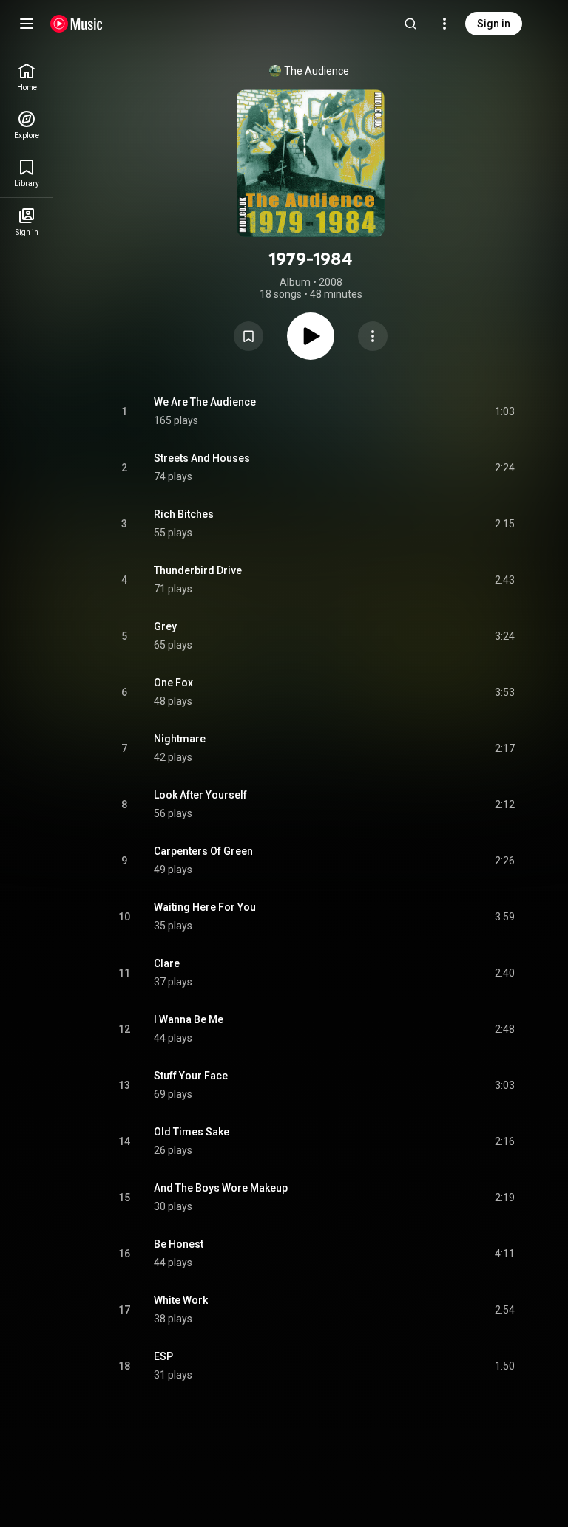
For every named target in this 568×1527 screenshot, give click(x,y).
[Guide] (27, 24)
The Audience (316, 71)
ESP (163, 1356)
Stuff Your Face (191, 1076)
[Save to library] (248, 336)
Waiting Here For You (205, 907)
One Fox (173, 683)
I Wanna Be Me (188, 1019)
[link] (26, 77)
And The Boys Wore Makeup (221, 1188)
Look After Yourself (200, 795)
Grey (165, 626)
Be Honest (178, 1244)
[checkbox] (504, 411)
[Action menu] (373, 336)
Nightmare (180, 739)
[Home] (76, 24)
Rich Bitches (184, 514)
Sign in (493, 24)
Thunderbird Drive (198, 570)
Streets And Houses (202, 458)
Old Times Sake (191, 1132)
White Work (181, 1300)
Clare (167, 963)
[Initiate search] (410, 23)
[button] (248, 336)
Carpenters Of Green (203, 851)
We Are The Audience (205, 402)
